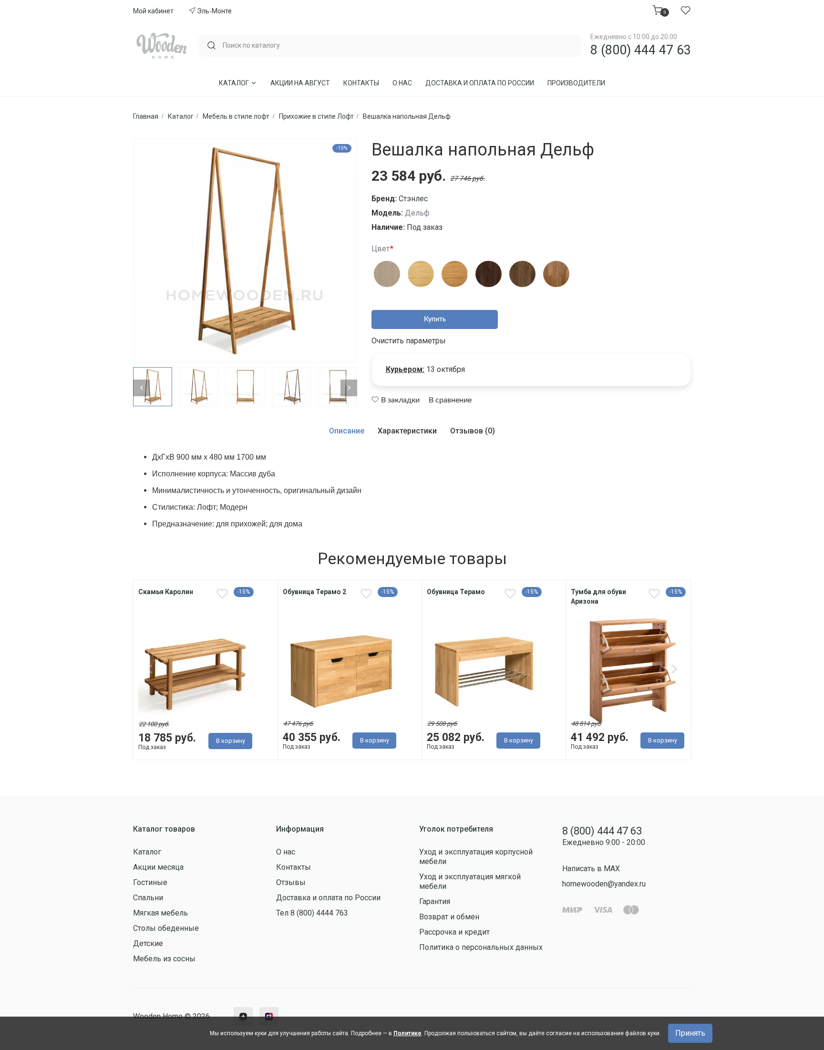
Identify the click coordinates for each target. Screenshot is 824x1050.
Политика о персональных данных (481, 947)
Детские (148, 943)
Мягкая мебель (160, 912)
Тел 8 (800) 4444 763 (312, 912)
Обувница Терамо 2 (314, 592)
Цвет (380, 248)
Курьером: (405, 369)
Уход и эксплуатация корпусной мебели (476, 856)
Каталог (234, 83)
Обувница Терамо (456, 592)
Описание (346, 430)
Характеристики (407, 430)
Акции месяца (158, 867)
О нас (402, 83)
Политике (407, 1033)
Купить (435, 319)
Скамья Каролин (165, 592)
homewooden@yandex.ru (604, 883)
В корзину (230, 740)
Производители (576, 83)
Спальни (148, 897)
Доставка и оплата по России (479, 83)
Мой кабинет (153, 11)
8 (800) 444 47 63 (640, 50)
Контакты (361, 83)
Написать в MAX (591, 868)
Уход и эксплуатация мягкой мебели (470, 881)
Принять (690, 1033)
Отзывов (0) (472, 430)
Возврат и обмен (449, 916)
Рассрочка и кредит (454, 932)
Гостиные (150, 882)
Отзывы (291, 882)
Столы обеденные (166, 928)
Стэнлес (413, 198)
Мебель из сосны (164, 958)
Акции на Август (300, 83)
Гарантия (434, 901)
